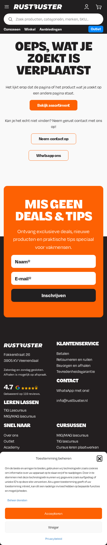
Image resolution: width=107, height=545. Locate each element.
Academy (12, 447)
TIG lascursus (67, 441)
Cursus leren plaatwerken (77, 447)
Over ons (11, 435)
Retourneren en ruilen (74, 359)
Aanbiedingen (51, 29)
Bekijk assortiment (53, 105)
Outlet (96, 29)
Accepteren (53, 513)
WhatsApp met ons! (72, 390)
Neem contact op (53, 138)
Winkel (30, 29)
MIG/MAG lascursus (20, 416)
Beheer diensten (17, 500)
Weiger (53, 527)
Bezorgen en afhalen (73, 365)
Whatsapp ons (48, 155)
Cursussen (12, 29)
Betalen (62, 353)
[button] (99, 458)
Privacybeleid (53, 539)
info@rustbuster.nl (72, 400)
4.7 (8, 386)
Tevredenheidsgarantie (75, 371)
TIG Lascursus (15, 410)
